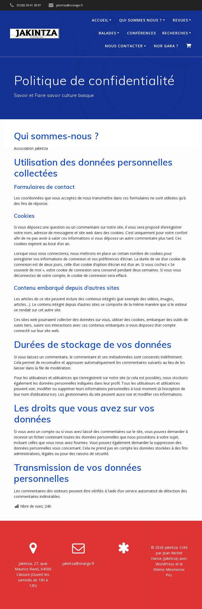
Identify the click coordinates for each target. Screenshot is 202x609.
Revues (180, 20)
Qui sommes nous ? (140, 20)
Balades (107, 32)
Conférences (141, 32)
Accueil (100, 20)
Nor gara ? (166, 45)
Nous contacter (124, 45)
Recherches (175, 32)
